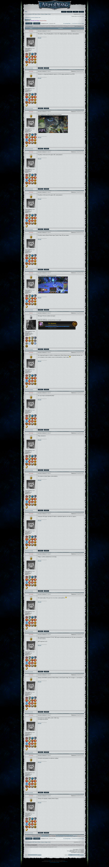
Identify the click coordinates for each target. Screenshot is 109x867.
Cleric (49, 14)
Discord (39, 37)
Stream (64, 12)
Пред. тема (77, 26)
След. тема (81, 26)
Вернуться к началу (29, 68)
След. (83, 23)
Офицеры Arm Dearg (35, 20)
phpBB (49, 860)
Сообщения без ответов (29, 17)
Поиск (81, 12)
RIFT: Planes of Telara (36, 14)
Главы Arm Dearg (43, 20)
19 (74, 23)
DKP (75, 12)
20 (75, 23)
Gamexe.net (65, 861)
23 (79, 23)
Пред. (69, 23)
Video (69, 12)
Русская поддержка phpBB (54, 862)
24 (80, 23)
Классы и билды (44, 14)
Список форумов (28, 14)
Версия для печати (29, 26)
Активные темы (37, 17)
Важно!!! (28, 19)
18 (72, 23)
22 (78, 23)
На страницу (65, 23)
